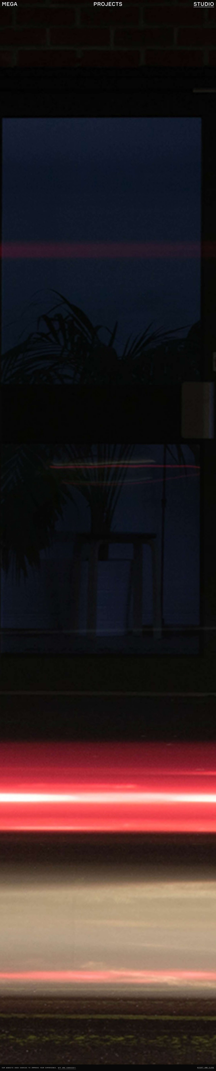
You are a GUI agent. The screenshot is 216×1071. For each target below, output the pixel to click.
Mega (9, 4)
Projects (107, 4)
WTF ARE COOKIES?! (67, 1068)
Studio (204, 4)
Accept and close (205, 1067)
